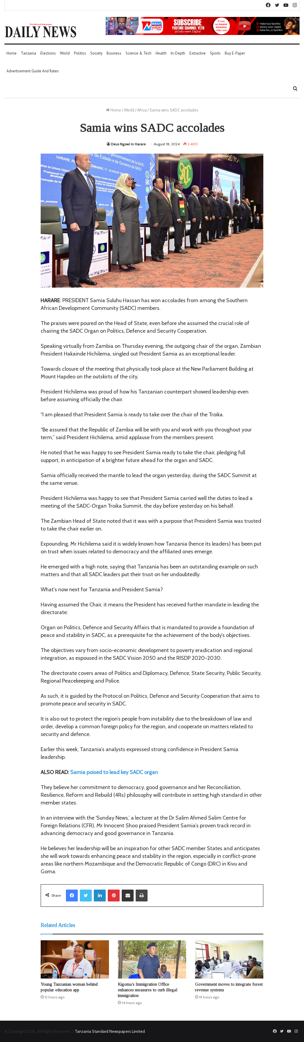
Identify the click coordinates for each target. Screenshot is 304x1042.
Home (12, 53)
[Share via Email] (128, 895)
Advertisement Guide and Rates (33, 71)
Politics (80, 53)
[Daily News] (40, 30)
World (65, 53)
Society (96, 53)
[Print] (142, 895)
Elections (48, 53)
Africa (142, 110)
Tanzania (28, 53)
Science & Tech (138, 53)
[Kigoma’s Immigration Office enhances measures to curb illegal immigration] (152, 959)
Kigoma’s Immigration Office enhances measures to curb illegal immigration (147, 990)
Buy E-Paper (235, 53)
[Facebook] (72, 895)
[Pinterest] (114, 895)
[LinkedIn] (100, 895)
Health (161, 53)
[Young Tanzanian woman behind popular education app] (75, 959)
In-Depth (178, 53)
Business (114, 53)
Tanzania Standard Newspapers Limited (110, 1031)
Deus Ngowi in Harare (128, 144)
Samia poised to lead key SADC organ (114, 772)
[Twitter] (86, 895)
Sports (215, 53)
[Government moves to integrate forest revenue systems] (229, 959)
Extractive (197, 53)
